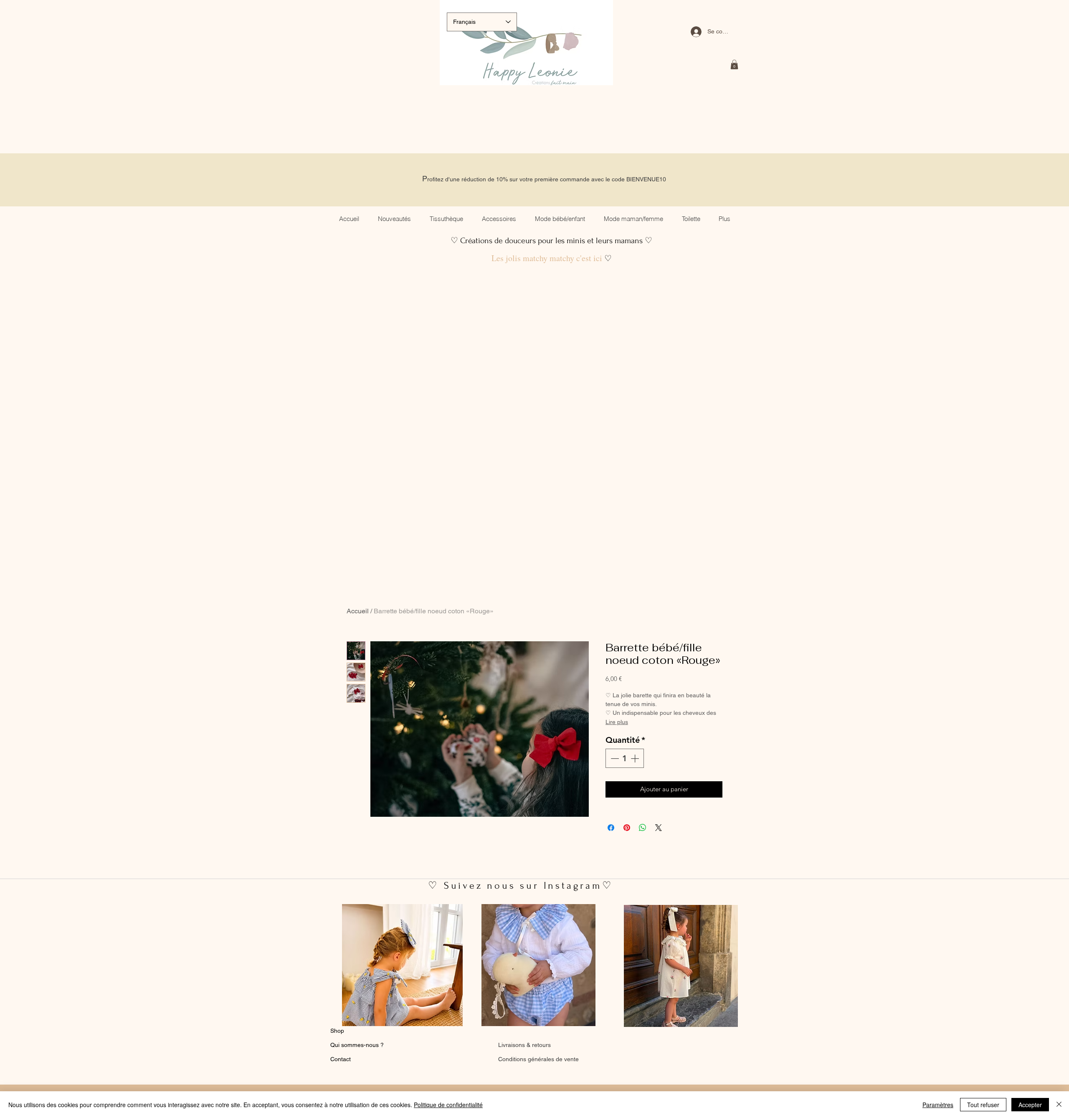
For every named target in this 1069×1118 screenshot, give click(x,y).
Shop (337, 1030)
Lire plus (616, 722)
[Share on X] (659, 828)
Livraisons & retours (524, 1045)
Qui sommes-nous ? (357, 1045)
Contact (340, 1059)
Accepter (1030, 1104)
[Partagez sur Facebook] (611, 828)
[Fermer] (1059, 1104)
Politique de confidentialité (448, 1104)
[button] (734, 64)
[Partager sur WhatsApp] (643, 828)
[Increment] (635, 758)
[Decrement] (614, 758)
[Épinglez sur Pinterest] (627, 828)
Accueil (358, 611)
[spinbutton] (624, 758)
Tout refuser (983, 1104)
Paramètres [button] (937, 1104)
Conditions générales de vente (538, 1059)
